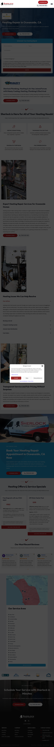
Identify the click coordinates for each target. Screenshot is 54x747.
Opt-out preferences (23, 381)
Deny (27, 378)
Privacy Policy (30, 381)
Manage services (15, 374)
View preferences (38, 378)
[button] (42, 366)
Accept (16, 378)
